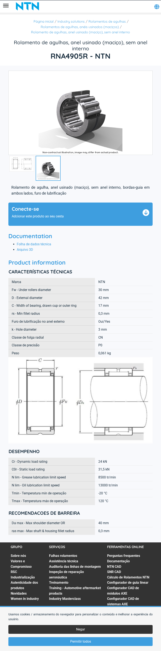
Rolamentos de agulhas (107, 21)
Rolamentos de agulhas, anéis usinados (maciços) (80, 27)
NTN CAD (114, 567)
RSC (14, 572)
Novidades (19, 593)
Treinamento (58, 583)
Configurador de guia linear (127, 583)
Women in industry (25, 599)
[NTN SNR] (27, 6)
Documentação (118, 561)
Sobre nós (18, 556)
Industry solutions (71, 21)
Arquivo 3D (25, 250)
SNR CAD (114, 572)
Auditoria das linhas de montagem (75, 567)
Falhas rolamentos (63, 556)
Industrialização (23, 577)
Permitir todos (80, 641)
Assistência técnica (63, 561)
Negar (80, 629)
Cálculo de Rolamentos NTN (128, 577)
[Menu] (6, 6)
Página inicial (44, 21)
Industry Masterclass (65, 599)
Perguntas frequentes (123, 556)
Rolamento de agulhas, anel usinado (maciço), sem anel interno (80, 32)
